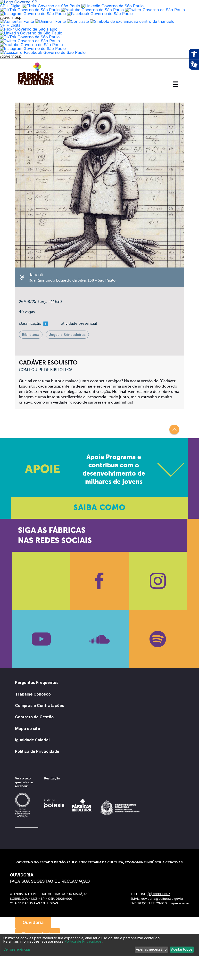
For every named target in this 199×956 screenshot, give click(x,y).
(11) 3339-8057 (159, 894)
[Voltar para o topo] (174, 429)
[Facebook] (99, 581)
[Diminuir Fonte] (50, 21)
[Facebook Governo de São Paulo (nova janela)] (100, 13)
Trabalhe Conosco (33, 694)
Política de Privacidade (37, 751)
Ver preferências (17, 949)
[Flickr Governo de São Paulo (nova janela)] (51, 5)
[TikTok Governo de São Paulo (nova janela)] (30, 9)
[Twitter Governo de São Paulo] (30, 40)
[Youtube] (41, 639)
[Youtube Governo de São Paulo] (31, 44)
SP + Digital (10, 5)
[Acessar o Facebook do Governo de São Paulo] (43, 52)
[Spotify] (158, 639)
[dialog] (99, 945)
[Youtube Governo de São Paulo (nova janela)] (92, 9)
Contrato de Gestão (34, 716)
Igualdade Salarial (32, 739)
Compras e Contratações (39, 705)
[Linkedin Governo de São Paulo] (31, 33)
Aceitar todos (181, 949)
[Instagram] (158, 581)
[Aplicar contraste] (78, 21)
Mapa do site (27, 728)
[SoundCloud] (99, 639)
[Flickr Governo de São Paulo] (29, 29)
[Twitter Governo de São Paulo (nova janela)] (155, 9)
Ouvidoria (33, 922)
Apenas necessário (151, 949)
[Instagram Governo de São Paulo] (33, 13)
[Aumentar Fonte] (17, 21)
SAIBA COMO (99, 508)
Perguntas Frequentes (36, 682)
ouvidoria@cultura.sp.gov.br (162, 898)
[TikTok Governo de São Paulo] (30, 36)
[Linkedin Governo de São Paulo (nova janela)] (112, 5)
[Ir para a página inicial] (36, 85)
